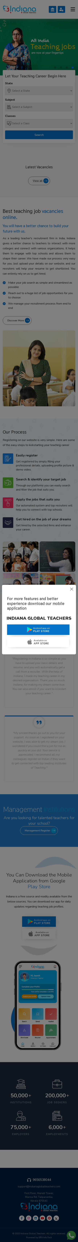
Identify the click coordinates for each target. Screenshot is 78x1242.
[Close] (72, 589)
